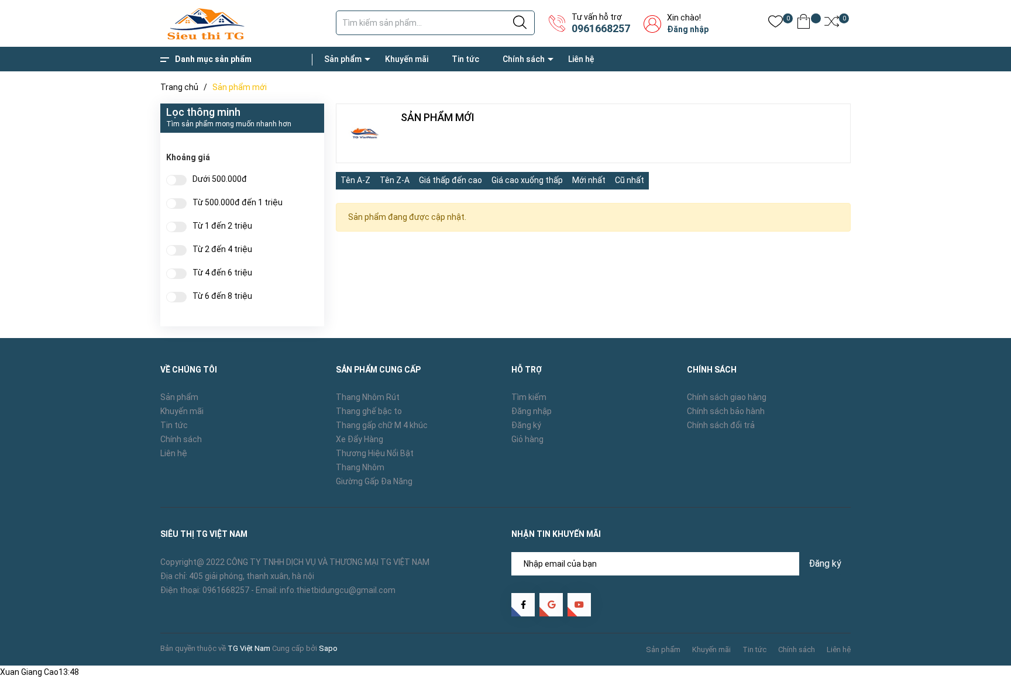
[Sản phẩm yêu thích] (775, 23)
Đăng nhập (688, 29)
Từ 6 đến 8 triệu (222, 296)
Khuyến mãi (406, 59)
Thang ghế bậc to (369, 411)
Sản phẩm (343, 59)
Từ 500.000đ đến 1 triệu (237, 202)
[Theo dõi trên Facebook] (523, 604)
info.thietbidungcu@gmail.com (338, 590)
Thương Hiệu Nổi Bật (375, 453)
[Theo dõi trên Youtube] (579, 604)
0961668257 (601, 28)
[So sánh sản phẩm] (831, 23)
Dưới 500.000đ (219, 179)
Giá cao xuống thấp (527, 180)
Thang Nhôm (360, 467)
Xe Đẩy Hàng (359, 439)
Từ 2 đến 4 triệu (222, 249)
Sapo (328, 648)
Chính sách (524, 59)
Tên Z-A (395, 180)
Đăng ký (526, 425)
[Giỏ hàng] (803, 23)
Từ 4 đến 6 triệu (222, 272)
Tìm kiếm (528, 397)
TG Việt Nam (249, 648)
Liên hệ (581, 59)
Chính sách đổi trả (721, 425)
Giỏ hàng (527, 439)
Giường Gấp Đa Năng (374, 481)
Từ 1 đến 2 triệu (222, 226)
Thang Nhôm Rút (368, 397)
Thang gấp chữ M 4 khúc (382, 425)
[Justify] (519, 23)
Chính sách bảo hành (726, 411)
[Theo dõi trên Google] (551, 604)
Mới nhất (589, 180)
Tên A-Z (355, 180)
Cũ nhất (629, 180)
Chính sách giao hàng (726, 397)
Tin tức (465, 59)
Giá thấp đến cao (450, 180)
